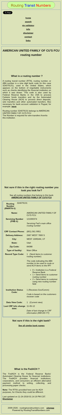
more (14, 106)
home (28, 18)
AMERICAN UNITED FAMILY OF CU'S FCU (31, 197)
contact (28, 37)
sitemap (50, 408)
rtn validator (28, 25)
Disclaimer (8, 399)
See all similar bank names (31, 325)
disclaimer (28, 33)
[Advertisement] (26, 65)
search (28, 21)
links (28, 40)
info (28, 29)
